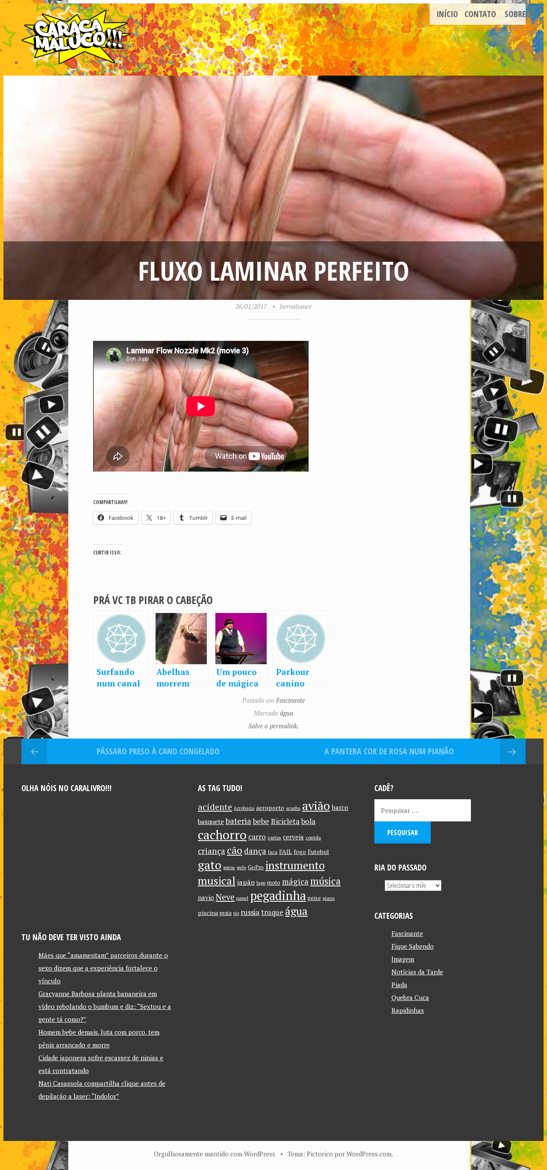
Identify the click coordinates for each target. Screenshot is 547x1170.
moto (273, 882)
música (325, 880)
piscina (208, 913)
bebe (261, 821)
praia (226, 913)
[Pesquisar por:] (422, 810)
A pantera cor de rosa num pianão (389, 751)
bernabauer (296, 306)
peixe (314, 898)
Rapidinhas (407, 1010)
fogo (300, 852)
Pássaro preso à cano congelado (158, 751)
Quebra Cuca (410, 997)
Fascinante (290, 700)
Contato (480, 14)
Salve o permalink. (273, 725)
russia (250, 912)
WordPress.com (369, 1153)
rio (236, 913)
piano (329, 898)
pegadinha (278, 895)
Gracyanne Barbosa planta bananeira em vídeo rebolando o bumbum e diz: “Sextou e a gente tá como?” (104, 1006)
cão (234, 850)
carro (257, 837)
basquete (211, 822)
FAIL (285, 851)
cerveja (293, 837)
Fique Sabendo (412, 946)
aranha (293, 808)
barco (340, 807)
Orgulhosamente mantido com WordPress (214, 1153)
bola (308, 821)
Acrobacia (244, 808)
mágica (295, 882)
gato (209, 865)
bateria (238, 821)
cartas (274, 837)
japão (246, 882)
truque (272, 912)
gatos (229, 867)
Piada (399, 984)
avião (316, 805)
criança (211, 850)
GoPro (256, 867)
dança (255, 850)
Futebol (318, 851)
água (286, 713)
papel (242, 898)
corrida (313, 837)
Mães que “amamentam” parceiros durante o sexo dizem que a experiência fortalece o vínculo (103, 968)
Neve (225, 897)
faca (272, 852)
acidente (215, 806)
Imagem (402, 959)
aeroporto (270, 807)
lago (260, 883)
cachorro (222, 835)
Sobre (515, 14)
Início (447, 14)
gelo (241, 867)
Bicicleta (285, 821)
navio (206, 898)
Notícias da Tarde (417, 972)
